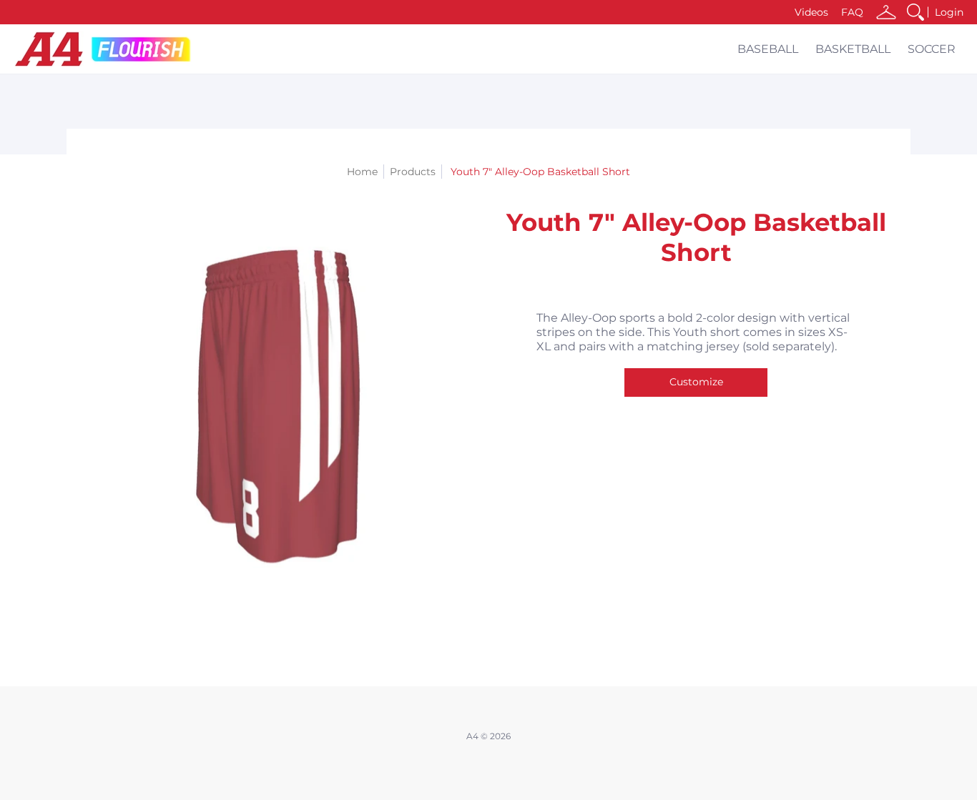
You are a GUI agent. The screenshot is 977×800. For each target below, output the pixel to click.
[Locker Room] (886, 12)
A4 (472, 736)
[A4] (103, 49)
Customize (696, 381)
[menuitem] (915, 12)
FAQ (852, 12)
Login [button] (949, 12)
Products (413, 171)
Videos (811, 12)
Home (362, 171)
